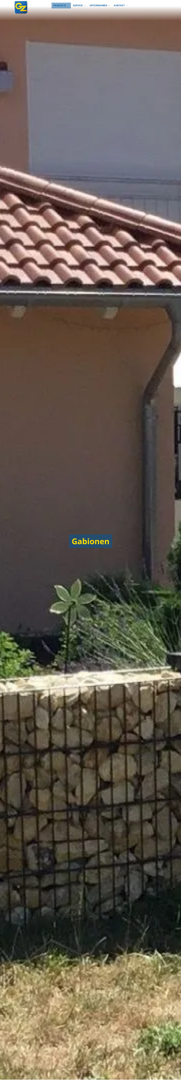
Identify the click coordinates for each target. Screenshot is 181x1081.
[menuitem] (61, 5)
